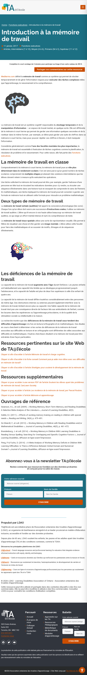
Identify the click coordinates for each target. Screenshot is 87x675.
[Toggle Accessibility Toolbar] (82, 670)
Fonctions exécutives (18, 25)
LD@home (5, 558)
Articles (7, 49)
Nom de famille (51, 489)
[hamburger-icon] (82, 7)
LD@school (5, 550)
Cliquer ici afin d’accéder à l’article (33, 354)
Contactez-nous (7, 636)
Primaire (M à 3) (52, 49)
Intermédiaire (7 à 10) (20, 49)
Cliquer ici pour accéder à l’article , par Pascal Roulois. (41, 390)
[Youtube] (14, 642)
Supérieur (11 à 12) (68, 49)
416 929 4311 (7, 633)
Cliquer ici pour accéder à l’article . (27, 395)
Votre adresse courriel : (14, 479)
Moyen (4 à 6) (37, 49)
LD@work (5, 562)
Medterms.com (8, 76)
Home (4, 25)
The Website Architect (74, 671)
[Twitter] (9, 642)
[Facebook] (3, 642)
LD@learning (6, 570)
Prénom (7, 489)
